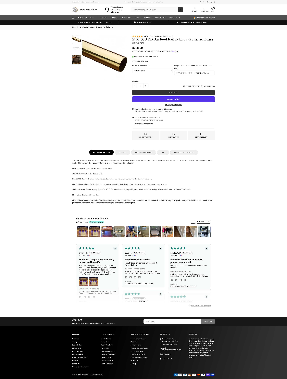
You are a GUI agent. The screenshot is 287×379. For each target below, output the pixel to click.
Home (74, 27)
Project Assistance (137, 351)
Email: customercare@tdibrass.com (171, 349)
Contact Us (105, 342)
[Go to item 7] (155, 231)
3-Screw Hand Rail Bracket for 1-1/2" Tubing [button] (183, 286)
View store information (144, 124)
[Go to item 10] (191, 231)
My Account (105, 348)
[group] (104, 57)
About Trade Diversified (138, 339)
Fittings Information (143, 152)
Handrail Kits (76, 348)
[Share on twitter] (84, 297)
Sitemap (133, 364)
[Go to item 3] (107, 231)
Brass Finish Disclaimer (184, 152)
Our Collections (136, 345)
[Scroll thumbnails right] (208, 232)
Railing (147, 17)
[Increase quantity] (146, 86)
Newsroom (134, 342)
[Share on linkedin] (93, 297)
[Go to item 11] (203, 231)
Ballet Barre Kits (77, 351)
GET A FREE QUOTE (201, 137)
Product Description (101, 152)
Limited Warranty (107, 364)
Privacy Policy (106, 357)
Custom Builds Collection (80, 357)
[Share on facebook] (80, 297)
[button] (123, 65)
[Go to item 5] (131, 231)
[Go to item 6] (143, 231)
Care (163, 152)
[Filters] (193, 222)
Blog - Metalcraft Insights (139, 357)
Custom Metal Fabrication (139, 348)
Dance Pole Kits (77, 354)
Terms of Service (107, 360)
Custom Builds (175, 17)
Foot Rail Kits (76, 345)
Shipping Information (108, 354)
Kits (137, 17)
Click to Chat (115, 12)
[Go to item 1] (82, 231)
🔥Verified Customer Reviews (204, 18)
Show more (142, 301)
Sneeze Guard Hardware (80, 367)
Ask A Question (209, 86)
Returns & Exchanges (108, 351)
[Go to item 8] (167, 231)
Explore (103, 17)
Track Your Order (107, 345)
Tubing (114, 17)
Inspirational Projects (138, 354)
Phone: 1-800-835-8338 (169, 345)
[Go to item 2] (94, 231)
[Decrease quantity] (134, 86)
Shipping (122, 152)
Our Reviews (135, 360)
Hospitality (159, 17)
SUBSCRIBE (208, 321)
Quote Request (106, 339)
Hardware (126, 17)
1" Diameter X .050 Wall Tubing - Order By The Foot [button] (139, 284)
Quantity (135, 81)
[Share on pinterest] (89, 297)
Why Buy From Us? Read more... (88, 2)
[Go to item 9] (179, 231)
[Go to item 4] (119, 231)
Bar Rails (75, 360)
